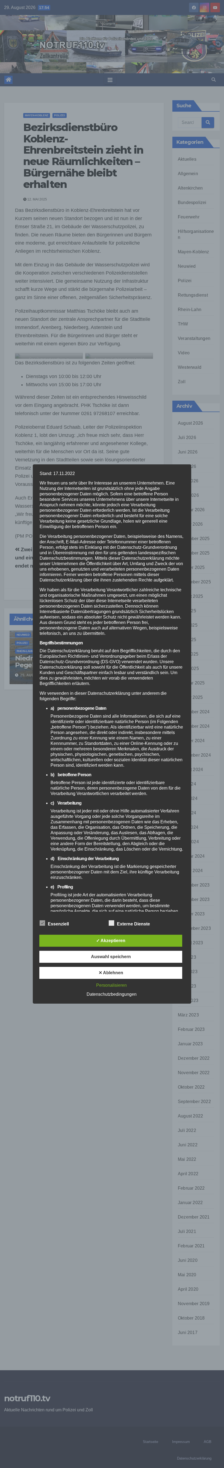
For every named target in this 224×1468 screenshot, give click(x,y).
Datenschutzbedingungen (112, 994)
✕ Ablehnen (111, 972)
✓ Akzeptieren (110, 940)
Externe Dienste (133, 924)
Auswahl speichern (111, 956)
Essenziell (58, 924)
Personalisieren (111, 985)
